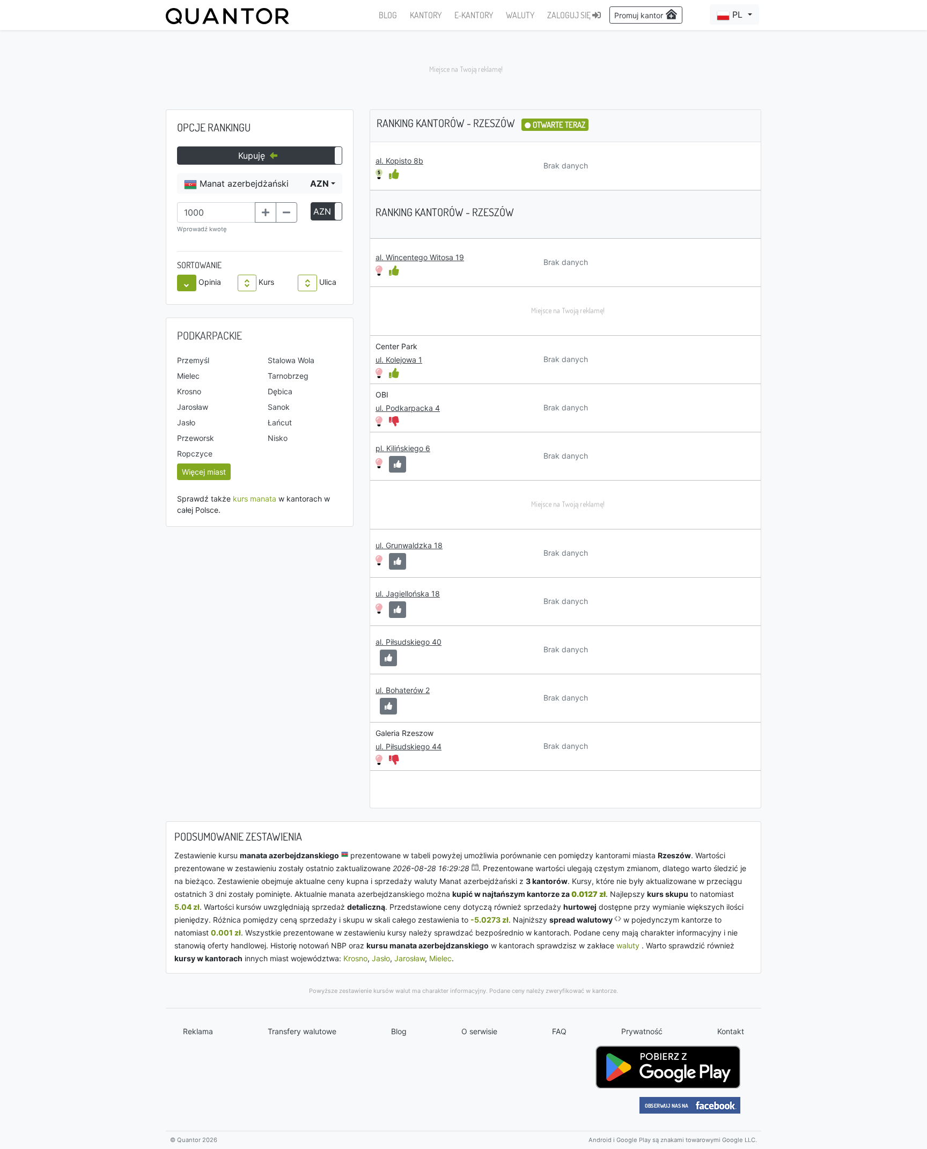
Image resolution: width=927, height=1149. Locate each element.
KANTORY (426, 15)
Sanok (279, 406)
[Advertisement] (463, 70)
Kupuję (253, 155)
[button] (734, 14)
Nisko (278, 438)
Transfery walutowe (302, 1031)
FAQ (559, 1031)
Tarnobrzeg (288, 375)
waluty (627, 945)
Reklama (198, 1031)
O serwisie (479, 1031)
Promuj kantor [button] (639, 15)
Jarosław (192, 406)
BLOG (388, 15)
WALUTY (520, 15)
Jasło (186, 422)
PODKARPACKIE (209, 335)
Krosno (189, 391)
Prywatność (642, 1031)
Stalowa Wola (291, 360)
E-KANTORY (473, 15)
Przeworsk (195, 438)
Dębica (280, 391)
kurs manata (254, 498)
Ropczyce (194, 453)
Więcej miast (204, 471)
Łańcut (280, 422)
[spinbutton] (216, 212)
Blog (399, 1031)
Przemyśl (193, 360)
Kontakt (730, 1031)
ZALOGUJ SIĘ (569, 15)
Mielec (188, 375)
